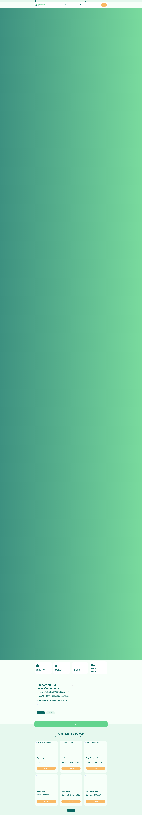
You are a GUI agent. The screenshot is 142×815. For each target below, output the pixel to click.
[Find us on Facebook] (35, 1)
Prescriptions (73, 4)
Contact (98, 4)
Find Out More (46, 768)
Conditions (86, 4)
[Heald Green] (40, 5)
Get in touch (40, 712)
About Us (67, 4)
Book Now (104, 4)
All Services (71, 810)
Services (92, 4)
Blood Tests (79, 4)
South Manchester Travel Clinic (43, 342)
